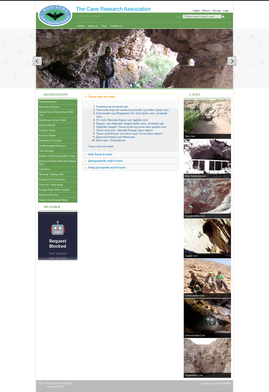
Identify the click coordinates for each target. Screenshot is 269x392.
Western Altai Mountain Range (53, 200)
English (196, 10)
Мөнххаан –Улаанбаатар (110, 140)
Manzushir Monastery (49, 106)
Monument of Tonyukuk (50, 140)
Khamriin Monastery (48, 194)
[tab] (130, 96)
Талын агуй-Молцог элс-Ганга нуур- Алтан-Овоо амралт (129, 133)
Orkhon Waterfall (47, 125)
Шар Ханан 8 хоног (100, 154)
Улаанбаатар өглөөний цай (112, 106)
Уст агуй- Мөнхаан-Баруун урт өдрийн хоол (122, 120)
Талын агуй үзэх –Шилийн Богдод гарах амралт (124, 130)
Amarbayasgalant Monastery (52, 145)
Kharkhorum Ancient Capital (52, 120)
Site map (216, 10)
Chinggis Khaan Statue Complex (54, 189)
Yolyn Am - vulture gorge (51, 184)
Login (225, 10)
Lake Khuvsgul (46, 150)
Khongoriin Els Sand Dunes (52, 179)
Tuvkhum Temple (47, 130)
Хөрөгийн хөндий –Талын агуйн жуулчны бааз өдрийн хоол (131, 126)
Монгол (206, 10)
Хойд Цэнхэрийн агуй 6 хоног (107, 167)
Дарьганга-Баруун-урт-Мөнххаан (115, 136)
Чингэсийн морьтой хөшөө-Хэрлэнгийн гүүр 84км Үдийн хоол (132, 109)
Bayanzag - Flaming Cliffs (51, 174)
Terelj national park (48, 101)
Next (232, 61)
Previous (37, 61)
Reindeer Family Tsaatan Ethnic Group (57, 156)
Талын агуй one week (101, 96)
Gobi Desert (44, 169)
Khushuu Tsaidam (47, 135)
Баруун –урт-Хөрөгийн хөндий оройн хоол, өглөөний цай (129, 123)
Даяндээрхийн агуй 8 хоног (105, 160)
